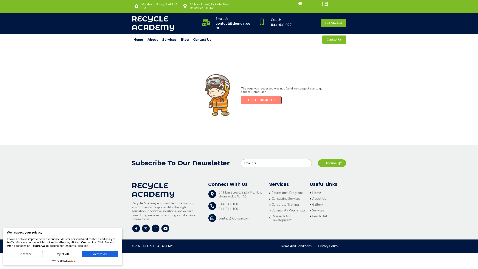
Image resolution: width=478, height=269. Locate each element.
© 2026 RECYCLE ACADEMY (152, 246)
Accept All (100, 254)
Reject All (62, 254)
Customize (25, 254)
